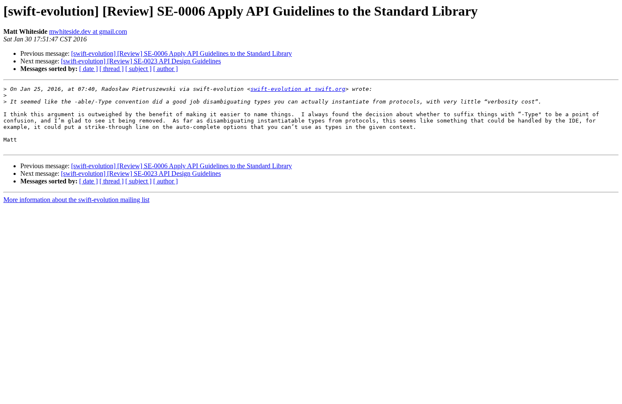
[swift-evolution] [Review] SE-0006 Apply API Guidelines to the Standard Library (181, 53)
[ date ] (88, 68)
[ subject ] (138, 68)
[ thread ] (111, 68)
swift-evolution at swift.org (297, 89)
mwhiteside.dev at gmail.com (88, 31)
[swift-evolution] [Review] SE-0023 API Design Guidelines (141, 61)
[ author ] (165, 68)
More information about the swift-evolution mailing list (76, 199)
